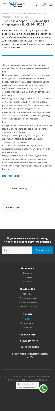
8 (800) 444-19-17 (29, 341)
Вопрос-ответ (27, 323)
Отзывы (27, 281)
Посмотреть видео (12, 176)
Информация (27, 289)
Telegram (24, 400)
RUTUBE (39, 400)
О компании (27, 268)
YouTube (31, 400)
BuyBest (18, 380)
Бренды (28, 327)
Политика (27, 277)
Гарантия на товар (27, 306)
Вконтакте (16, 400)
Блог (27, 319)
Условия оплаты (27, 298)
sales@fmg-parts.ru (30, 347)
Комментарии (13, 207)
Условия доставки (27, 302)
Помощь (27, 294)
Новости (27, 273)
